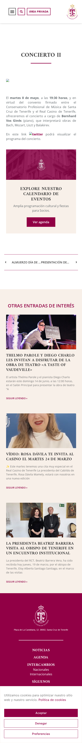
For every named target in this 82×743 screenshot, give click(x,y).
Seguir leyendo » (16, 398)
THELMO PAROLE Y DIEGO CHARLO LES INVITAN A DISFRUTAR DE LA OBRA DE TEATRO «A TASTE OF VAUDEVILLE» (40, 362)
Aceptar (41, 713)
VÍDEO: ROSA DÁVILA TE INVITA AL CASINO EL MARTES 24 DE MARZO (40, 457)
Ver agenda (41, 222)
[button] (12, 11)
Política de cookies (52, 700)
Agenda (41, 657)
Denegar (41, 723)
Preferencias (41, 734)
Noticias (41, 650)
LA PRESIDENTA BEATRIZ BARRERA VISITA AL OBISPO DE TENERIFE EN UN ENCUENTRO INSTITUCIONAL (40, 548)
